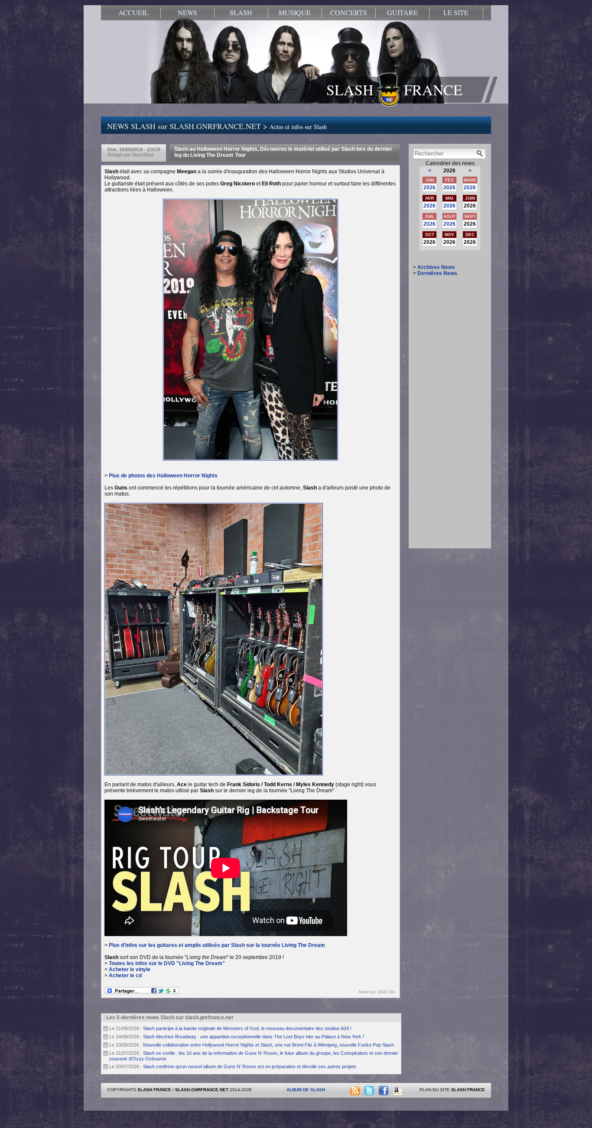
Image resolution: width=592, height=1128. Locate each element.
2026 (429, 188)
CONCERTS (348, 12)
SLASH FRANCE (394, 90)
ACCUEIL (133, 12)
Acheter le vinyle (129, 969)
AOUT (449, 216)
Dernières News (437, 273)
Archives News (436, 267)
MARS (470, 180)
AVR (429, 198)
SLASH (241, 12)
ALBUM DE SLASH (305, 1089)
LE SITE (455, 12)
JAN (429, 180)
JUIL (429, 216)
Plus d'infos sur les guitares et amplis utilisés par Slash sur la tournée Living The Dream (217, 945)
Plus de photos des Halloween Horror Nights (163, 476)
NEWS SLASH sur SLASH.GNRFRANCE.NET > (217, 126)
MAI (449, 198)
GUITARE (402, 12)
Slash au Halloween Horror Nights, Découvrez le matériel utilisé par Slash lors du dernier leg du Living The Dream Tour (283, 152)
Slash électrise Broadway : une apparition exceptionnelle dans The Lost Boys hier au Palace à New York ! (253, 1036)
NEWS (187, 12)
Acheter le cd (125, 975)
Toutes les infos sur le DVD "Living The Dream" (167, 963)
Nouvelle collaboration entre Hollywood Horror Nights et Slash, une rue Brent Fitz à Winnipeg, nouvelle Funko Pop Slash (268, 1044)
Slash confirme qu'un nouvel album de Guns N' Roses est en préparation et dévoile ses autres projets (249, 1066)
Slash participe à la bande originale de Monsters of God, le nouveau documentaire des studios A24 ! (247, 1028)
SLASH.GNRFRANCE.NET (201, 1089)
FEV (449, 180)
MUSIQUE (295, 12)
